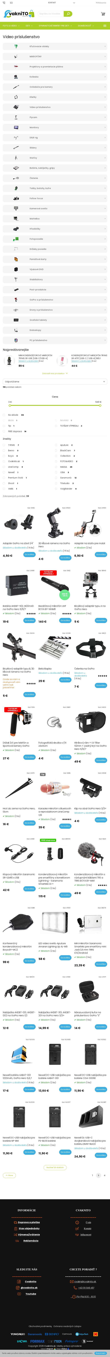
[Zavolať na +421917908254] (6, 2)
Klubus (64, 1349)
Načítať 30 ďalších (55, 1167)
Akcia (12, 420)
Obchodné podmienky (40, 1326)
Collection (67, 455)
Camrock (67, 1334)
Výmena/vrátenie (29, 1234)
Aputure (66, 445)
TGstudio (67, 483)
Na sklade (16, 415)
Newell (13, 472)
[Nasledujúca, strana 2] (98, 1175)
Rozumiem (100, 1353)
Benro (13, 450)
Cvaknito (30, 1281)
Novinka (66, 420)
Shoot (13, 483)
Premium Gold (17, 477)
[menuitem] (29, 26)
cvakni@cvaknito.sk (85, 1281)
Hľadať (68, 14)
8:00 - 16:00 (90, 1296)
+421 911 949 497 (86, 1287)
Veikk (12, 488)
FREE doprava (17, 431)
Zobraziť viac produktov (53, 373)
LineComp (15, 466)
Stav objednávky (29, 1228)
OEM (64, 472)
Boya (13, 455)
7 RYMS (13, 445)
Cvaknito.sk (15, 461)
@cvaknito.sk (29, 1287)
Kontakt (52, 2)
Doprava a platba (29, 1222)
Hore (10, 1175)
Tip (11, 425)
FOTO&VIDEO (68, 461)
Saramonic (68, 477)
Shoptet (49, 1349)
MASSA (66, 466)
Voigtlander (68, 488)
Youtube (31, 1293)
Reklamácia (30, 1240)
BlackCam (67, 450)
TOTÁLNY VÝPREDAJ (71, 425)
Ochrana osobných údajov (67, 1326)
